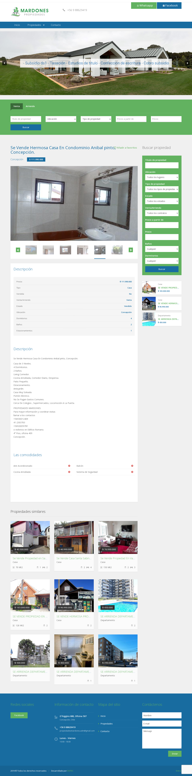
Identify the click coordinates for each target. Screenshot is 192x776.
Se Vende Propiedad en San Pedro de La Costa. (41, 558)
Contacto (56, 25)
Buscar (25, 127)
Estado (149, 195)
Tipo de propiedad (155, 183)
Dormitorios (151, 255)
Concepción (16, 159)
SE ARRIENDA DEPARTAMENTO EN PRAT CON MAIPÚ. (89, 671)
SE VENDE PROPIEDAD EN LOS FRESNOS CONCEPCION (46, 616)
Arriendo (30, 106)
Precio (148, 231)
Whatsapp (146, 5)
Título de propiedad (155, 160)
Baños (148, 243)
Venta (17, 106)
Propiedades (34, 25)
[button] (4, 63)
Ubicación (150, 172)
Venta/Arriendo (153, 207)
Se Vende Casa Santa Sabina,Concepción (81, 558)
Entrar (179, 770)
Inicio (17, 25)
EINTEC (70, 770)
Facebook (171, 5)
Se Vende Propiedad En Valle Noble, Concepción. (130, 558)
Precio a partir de (154, 219)
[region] (96, 63)
